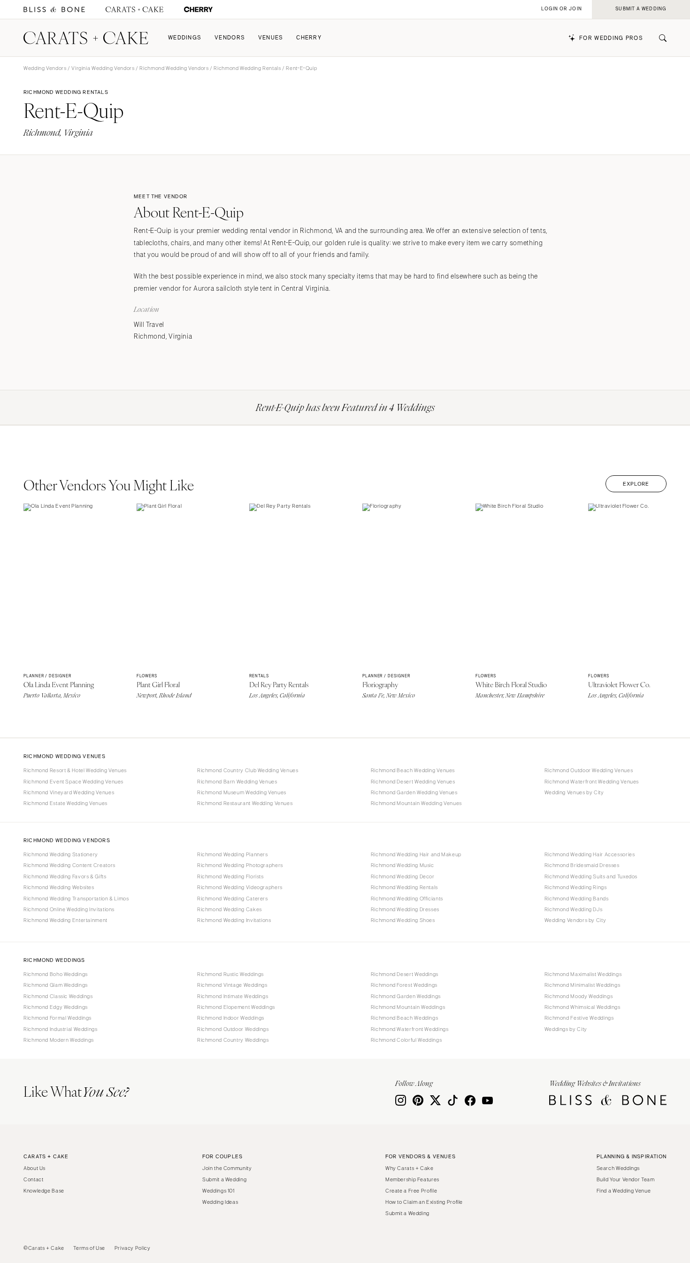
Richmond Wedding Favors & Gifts (65, 876)
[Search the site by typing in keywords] (659, 38)
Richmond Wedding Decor (403, 876)
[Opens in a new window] (54, 10)
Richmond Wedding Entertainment (65, 920)
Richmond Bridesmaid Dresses (582, 865)
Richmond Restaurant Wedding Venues (244, 803)
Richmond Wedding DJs (573, 909)
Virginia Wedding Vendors (102, 68)
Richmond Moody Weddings (578, 996)
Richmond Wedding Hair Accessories (589, 854)
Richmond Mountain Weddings (408, 1007)
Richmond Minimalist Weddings (582, 985)
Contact (33, 1179)
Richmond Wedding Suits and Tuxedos (590, 876)
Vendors (230, 38)
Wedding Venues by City (574, 792)
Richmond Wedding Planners (232, 854)
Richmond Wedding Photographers (240, 865)
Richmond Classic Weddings (58, 996)
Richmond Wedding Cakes (229, 909)
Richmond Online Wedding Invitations (69, 909)
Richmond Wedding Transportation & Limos (76, 898)
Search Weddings (618, 1168)
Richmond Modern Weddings (58, 1040)
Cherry (309, 38)
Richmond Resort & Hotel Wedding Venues (75, 770)
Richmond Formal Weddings (57, 1018)
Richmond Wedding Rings (575, 887)
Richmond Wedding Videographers (240, 887)
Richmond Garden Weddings (406, 996)
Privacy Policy (133, 1248)
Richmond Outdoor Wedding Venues (588, 770)
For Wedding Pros (611, 38)
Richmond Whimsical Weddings (582, 1007)
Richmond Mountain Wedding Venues (416, 803)
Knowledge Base (43, 1190)
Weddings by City (565, 1029)
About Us (34, 1168)
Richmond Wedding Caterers (232, 898)
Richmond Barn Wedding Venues (237, 781)
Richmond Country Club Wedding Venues (248, 770)
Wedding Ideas (220, 1202)
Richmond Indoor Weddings (230, 1018)
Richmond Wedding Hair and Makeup (416, 854)
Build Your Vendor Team (626, 1179)
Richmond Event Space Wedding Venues (73, 781)
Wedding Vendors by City (575, 920)
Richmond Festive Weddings (579, 1018)
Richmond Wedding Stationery (60, 854)
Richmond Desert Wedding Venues (413, 781)
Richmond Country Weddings (233, 1040)
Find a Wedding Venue (624, 1190)
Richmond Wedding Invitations (234, 920)
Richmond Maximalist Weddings (583, 974)
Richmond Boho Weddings (55, 974)
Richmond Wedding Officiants (407, 898)
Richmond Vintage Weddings (232, 985)
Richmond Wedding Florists (230, 876)
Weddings (184, 38)
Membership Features (412, 1179)
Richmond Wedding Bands (576, 898)
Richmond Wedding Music (402, 865)
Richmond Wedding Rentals (247, 68)
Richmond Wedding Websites (58, 887)
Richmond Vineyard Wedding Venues (68, 792)
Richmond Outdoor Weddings (233, 1029)
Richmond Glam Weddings (55, 985)
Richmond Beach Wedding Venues (413, 770)
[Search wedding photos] (198, 10)
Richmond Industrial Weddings (60, 1029)
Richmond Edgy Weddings (55, 1007)
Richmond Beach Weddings (404, 1018)
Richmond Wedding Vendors (173, 68)
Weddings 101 (218, 1190)
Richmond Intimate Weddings (232, 996)
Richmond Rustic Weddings (230, 974)
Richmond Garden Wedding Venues (414, 792)
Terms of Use (89, 1248)
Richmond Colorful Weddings (406, 1040)
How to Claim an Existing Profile (424, 1202)
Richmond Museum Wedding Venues (241, 792)
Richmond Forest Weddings (404, 985)
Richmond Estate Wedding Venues (65, 803)
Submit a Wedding (224, 1179)
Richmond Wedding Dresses (405, 909)
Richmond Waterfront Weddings (410, 1029)
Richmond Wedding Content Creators (69, 865)
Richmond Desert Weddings (404, 974)
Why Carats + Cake (409, 1168)
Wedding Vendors (44, 68)
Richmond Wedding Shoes (403, 920)
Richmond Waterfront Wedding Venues (591, 781)
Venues (271, 38)
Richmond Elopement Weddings (236, 1007)
